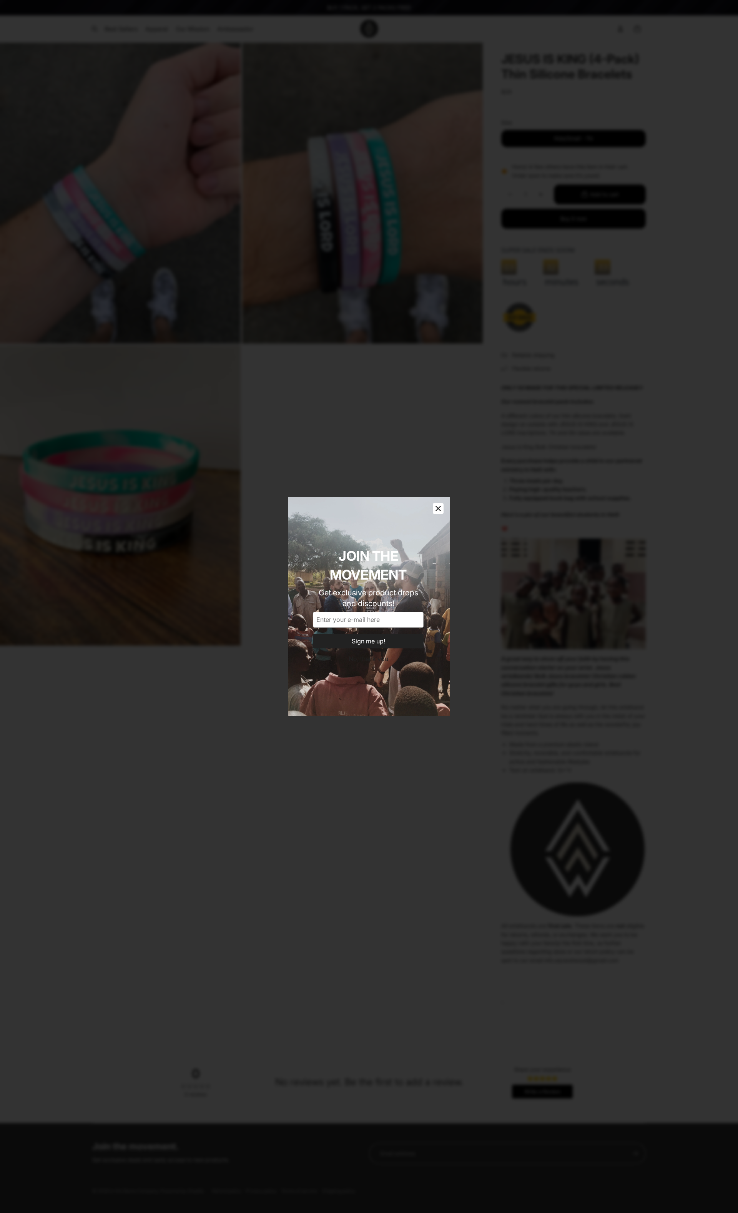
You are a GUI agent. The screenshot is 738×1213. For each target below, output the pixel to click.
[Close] (438, 508)
